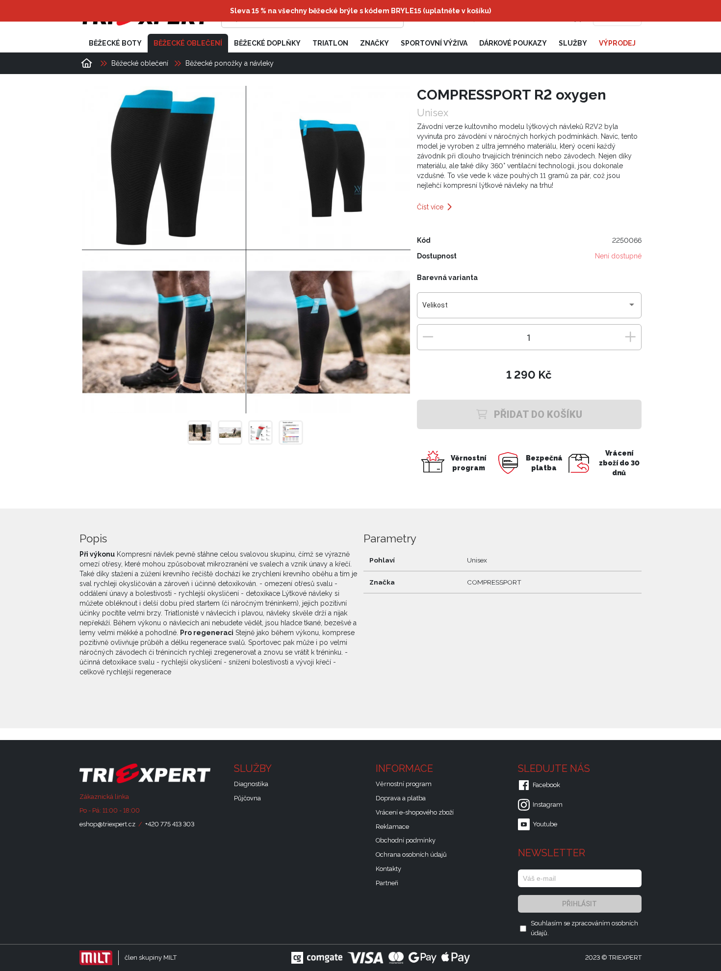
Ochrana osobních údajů (411, 854)
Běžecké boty (115, 43)
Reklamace (392, 826)
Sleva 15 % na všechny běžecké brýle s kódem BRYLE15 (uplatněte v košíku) (360, 11)
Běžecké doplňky (267, 43)
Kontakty (388, 868)
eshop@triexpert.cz (107, 824)
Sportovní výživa (434, 43)
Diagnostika (251, 784)
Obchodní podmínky (406, 840)
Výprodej (617, 43)
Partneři (387, 883)
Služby (573, 43)
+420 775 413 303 (169, 824)
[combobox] (529, 309)
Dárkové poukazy (513, 43)
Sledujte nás (555, 768)
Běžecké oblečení (188, 43)
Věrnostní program (404, 784)
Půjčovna (247, 798)
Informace (406, 768)
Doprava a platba (401, 798)
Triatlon (330, 43)
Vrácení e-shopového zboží (415, 812)
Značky (374, 43)
